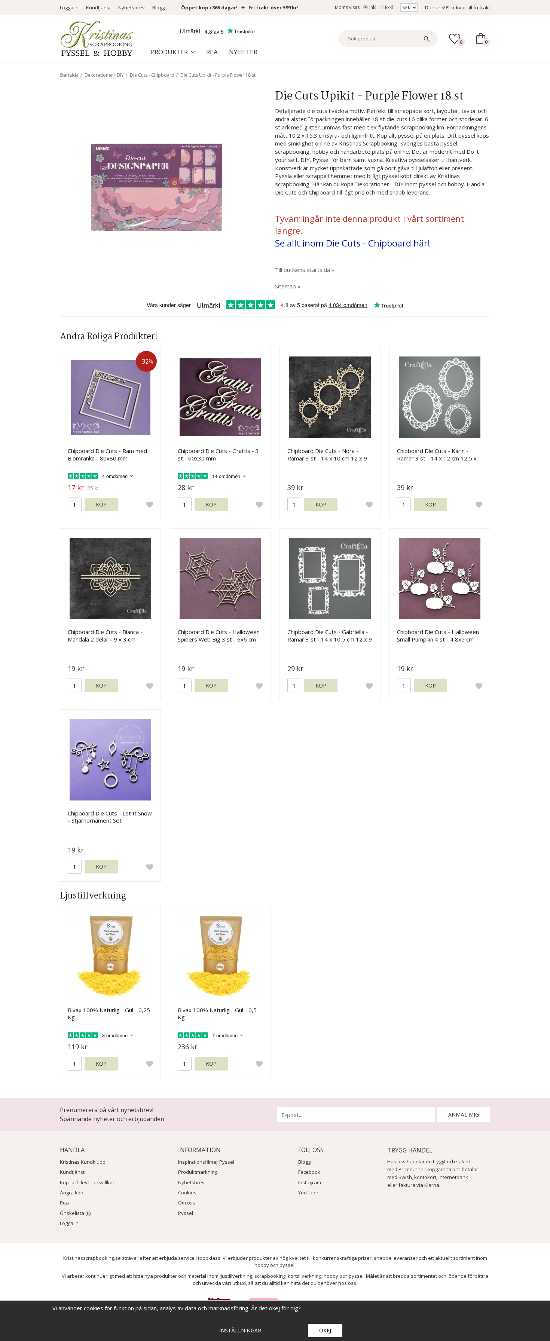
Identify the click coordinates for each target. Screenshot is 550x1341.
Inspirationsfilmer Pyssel (206, 1161)
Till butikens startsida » (304, 269)
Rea (212, 52)
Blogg (158, 7)
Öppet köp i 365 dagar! (209, 7)
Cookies (187, 1192)
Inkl (372, 7)
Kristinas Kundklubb (83, 1161)
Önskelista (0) (75, 1213)
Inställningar (240, 1330)
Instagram (309, 1182)
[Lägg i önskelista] (149, 504)
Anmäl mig (463, 1114)
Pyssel (185, 1213)
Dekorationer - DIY (104, 75)
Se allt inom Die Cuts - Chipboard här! (352, 243)
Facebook (309, 1172)
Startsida (69, 75)
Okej (325, 1330)
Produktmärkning (197, 1172)
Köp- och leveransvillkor (87, 1182)
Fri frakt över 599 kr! (273, 7)
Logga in (69, 7)
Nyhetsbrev (131, 7)
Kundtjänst (98, 7)
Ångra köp (71, 1192)
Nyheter (243, 52)
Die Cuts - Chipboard (152, 75)
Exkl (389, 7)
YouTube (308, 1192)
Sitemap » (287, 286)
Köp (101, 504)
